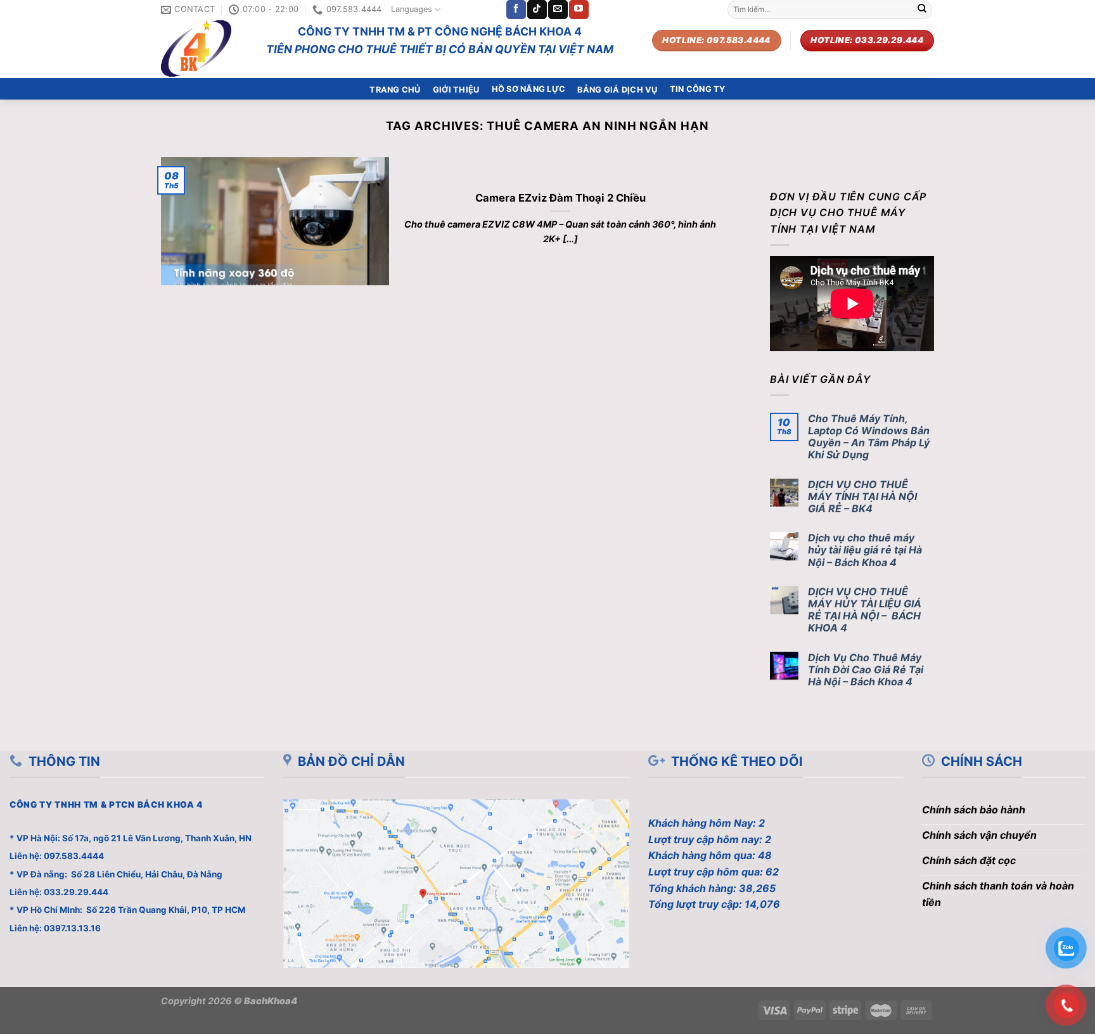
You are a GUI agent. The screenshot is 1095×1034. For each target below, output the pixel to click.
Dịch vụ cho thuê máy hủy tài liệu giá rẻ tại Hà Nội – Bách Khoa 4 (865, 550)
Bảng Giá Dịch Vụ (617, 89)
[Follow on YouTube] (578, 9)
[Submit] (922, 9)
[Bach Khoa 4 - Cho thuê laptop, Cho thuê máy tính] (204, 48)
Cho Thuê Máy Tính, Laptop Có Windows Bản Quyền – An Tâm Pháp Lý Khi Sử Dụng (869, 437)
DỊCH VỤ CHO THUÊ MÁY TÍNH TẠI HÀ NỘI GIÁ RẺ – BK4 (862, 497)
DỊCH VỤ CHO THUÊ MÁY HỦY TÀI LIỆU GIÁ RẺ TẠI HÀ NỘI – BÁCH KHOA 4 (864, 610)
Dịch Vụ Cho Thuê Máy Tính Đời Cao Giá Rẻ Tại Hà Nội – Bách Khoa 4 (865, 670)
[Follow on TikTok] (536, 9)
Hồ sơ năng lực (529, 89)
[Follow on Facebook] (515, 9)
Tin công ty (698, 89)
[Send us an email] (557, 9)
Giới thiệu (456, 89)
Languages (411, 9)
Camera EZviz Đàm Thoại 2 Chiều (560, 197)
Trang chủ (394, 89)
